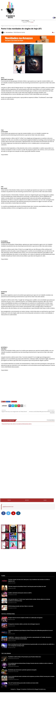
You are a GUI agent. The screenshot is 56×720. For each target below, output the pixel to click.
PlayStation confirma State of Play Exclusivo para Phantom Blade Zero (24, 656)
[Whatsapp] (16, 406)
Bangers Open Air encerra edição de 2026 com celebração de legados (25, 617)
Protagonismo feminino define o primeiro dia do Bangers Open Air (24, 624)
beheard (8, 401)
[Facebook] (10, 406)
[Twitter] (13, 406)
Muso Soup (11, 25)
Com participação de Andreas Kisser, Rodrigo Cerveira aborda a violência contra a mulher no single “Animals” (30, 664)
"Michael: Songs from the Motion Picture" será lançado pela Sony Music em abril (27, 586)
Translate (31, 22)
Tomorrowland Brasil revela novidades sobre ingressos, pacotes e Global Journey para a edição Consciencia (31, 677)
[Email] (21, 406)
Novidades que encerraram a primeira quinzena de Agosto (22, 670)
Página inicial (4, 25)
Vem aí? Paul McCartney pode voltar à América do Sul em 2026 (23, 683)
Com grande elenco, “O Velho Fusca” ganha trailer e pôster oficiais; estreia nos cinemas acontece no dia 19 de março (29, 600)
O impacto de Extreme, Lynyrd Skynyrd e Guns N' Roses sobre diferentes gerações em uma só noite (30, 631)
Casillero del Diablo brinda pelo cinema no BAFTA (20, 593)
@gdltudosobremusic (8, 506)
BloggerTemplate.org (40, 689)
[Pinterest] (19, 406)
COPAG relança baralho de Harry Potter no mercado (20, 606)
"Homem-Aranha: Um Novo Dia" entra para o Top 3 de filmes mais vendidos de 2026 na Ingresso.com (29, 580)
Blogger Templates (21, 689)
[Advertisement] (28, 468)
